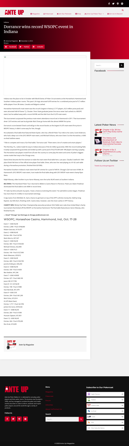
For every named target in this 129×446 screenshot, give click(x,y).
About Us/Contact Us (54, 409)
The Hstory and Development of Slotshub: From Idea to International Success (112, 141)
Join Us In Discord (115, 14)
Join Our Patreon (64, 14)
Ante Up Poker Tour (94, 14)
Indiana (6, 22)
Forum (48, 400)
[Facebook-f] (109, 3)
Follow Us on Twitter (106, 160)
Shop (79, 14)
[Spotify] (122, 3)
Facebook (100, 70)
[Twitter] (113, 3)
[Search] (121, 65)
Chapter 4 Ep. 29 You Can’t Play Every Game (112, 131)
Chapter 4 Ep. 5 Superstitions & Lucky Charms (112, 152)
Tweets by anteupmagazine (104, 166)
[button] (122, 10)
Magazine (36, 14)
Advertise (49, 405)
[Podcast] (118, 3)
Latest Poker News (105, 124)
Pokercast (49, 14)
